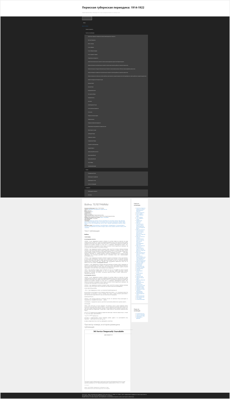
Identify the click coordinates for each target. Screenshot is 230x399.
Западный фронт (112, 225)
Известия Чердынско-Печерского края (95, 79)
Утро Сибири (90, 162)
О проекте (88, 187)
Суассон (102, 223)
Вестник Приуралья (92, 40)
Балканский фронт (96, 225)
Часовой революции (92, 166)
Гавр (119, 220)
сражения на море (119, 226)
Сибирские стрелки (91, 137)
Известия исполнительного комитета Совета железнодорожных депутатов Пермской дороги (106, 61)
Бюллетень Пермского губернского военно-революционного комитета (101, 36)
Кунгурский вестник (92, 90)
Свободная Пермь (91, 133)
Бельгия (100, 220)
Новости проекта (89, 29)
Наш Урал (90, 101)
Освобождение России (92, 104)
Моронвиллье (115, 221)
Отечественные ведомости (93, 108)
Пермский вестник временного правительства (97, 126)
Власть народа (91, 43)
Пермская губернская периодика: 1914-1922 (113, 7)
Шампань (120, 223)
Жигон (85, 221)
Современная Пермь (92, 140)
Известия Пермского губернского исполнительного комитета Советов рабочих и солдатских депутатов (108, 72)
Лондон (110, 221)
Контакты (90, 194)
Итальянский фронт (120, 225)
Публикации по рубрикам (93, 176)
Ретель (89, 223)
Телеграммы (105, 217)
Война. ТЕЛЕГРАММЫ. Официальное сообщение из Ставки (96, 387)
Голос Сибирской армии (92, 50)
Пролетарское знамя (92, 130)
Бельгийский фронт (104, 225)
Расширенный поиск (92, 173)
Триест (105, 223)
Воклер (116, 220)
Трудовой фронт (91, 148)
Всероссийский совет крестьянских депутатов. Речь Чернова (97, 388)
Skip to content (85, 26)
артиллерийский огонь (93, 226)
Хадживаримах (115, 223)
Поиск (87, 169)
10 (92, 211)
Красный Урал (90, 86)
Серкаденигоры (97, 223)
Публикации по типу (92, 180)
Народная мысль (91, 97)
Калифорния (93, 221)
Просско (86, 223)
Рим (92, 223)
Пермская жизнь (91, 119)
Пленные (86, 226)
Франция (109, 223)
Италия (89, 221)
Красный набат (91, 83)
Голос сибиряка (91, 47)
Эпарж (85, 224)
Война (101, 217)
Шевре (124, 223)
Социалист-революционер (93, 144)
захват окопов (108, 226)
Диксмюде (123, 220)
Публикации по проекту (92, 191)
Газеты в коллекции (90, 32)
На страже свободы (92, 94)
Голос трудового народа (92, 54)
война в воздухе (101, 226)
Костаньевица (102, 221)
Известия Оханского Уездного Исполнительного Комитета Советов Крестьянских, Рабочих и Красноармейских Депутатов (111, 68)
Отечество (90, 112)
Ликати (107, 221)
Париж (123, 221)
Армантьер (92, 220)
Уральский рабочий (92, 155)
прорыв (113, 226)
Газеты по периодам (92, 184)
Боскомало (112, 220)
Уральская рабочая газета (93, 151)
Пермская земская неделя (93, 115)
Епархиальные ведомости (93, 58)
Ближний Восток (105, 220)
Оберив (120, 221)
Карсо (98, 221)
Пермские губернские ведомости (94, 122)
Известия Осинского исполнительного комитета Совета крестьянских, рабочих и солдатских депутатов (108, 65)
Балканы (96, 220)
